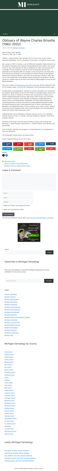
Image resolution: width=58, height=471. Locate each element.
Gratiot (7, 377)
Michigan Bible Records (12, 299)
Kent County (8, 387)
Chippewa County (10, 372)
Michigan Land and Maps (12, 322)
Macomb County (9, 400)
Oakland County (9, 408)
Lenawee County (10, 395)
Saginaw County (9, 416)
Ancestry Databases (11, 294)
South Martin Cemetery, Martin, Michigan (17, 453)
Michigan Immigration (11, 320)
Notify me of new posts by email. (14, 209)
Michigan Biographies (11, 302)
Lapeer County (9, 390)
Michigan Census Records (12, 307)
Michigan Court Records (12, 312)
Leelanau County (10, 393)
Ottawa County (9, 413)
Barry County (8, 364)
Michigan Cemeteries (11, 304)
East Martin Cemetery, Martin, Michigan (17, 450)
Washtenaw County (10, 431)
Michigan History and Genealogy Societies (17, 317)
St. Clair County (9, 421)
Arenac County (9, 359)
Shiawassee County (11, 418)
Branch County (9, 370)
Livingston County (10, 398)
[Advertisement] (29, 20)
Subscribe (49, 281)
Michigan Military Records (12, 325)
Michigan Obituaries (11, 330)
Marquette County (9, 161)
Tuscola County (9, 428)
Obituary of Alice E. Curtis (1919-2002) (16, 163)
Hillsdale (7, 380)
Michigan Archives (10, 297)
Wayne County (9, 434)
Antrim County (9, 357)
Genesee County (10, 375)
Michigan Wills (9, 335)
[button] (54, 34)
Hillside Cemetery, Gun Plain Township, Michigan (19, 461)
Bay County (8, 367)
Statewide (8, 426)
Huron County (9, 382)
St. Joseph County (10, 423)
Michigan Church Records (12, 309)
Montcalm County (10, 405)
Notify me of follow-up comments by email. (17, 205)
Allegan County (9, 354)
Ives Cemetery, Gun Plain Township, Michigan (18, 455)
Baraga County (9, 362)
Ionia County (8, 385)
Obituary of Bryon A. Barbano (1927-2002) (17, 166)
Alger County (8, 352)
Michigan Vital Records (11, 332)
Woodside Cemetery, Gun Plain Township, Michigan (20, 458)
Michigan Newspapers (11, 327)
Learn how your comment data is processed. (40, 218)
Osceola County (9, 411)
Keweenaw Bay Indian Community (29, 85)
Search (7, 249)
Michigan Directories (11, 315)
